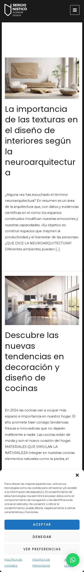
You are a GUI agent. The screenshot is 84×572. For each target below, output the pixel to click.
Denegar (42, 536)
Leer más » (14, 259)
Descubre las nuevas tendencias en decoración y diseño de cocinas (34, 362)
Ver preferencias (42, 549)
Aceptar (42, 524)
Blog (9, 186)
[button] (77, 475)
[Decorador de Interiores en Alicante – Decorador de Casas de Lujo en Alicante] (15, 10)
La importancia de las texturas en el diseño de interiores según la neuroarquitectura (41, 141)
